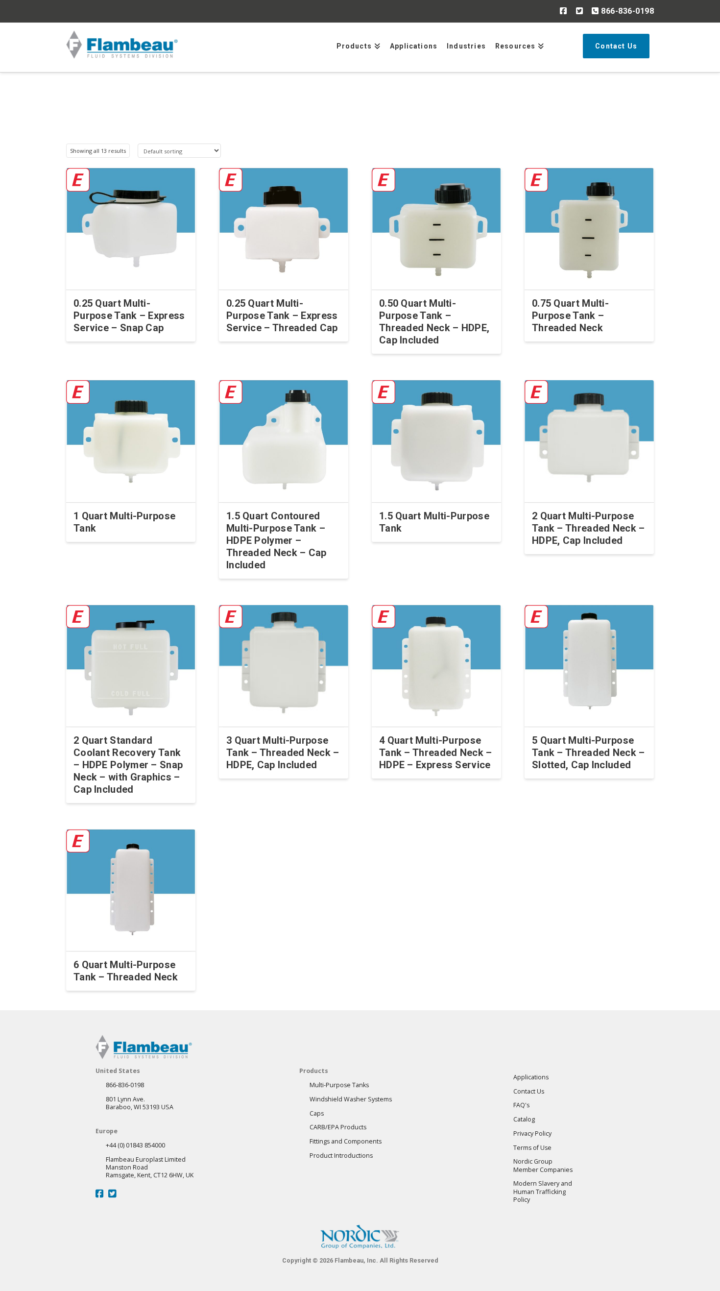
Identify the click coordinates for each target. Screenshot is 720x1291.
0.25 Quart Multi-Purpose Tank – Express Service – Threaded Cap (282, 315)
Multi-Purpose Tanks (339, 1085)
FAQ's (521, 1105)
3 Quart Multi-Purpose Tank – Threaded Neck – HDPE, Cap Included (282, 752)
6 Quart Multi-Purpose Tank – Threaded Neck (125, 971)
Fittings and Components (346, 1141)
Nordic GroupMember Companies (543, 1165)
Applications (531, 1077)
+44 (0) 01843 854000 (135, 1145)
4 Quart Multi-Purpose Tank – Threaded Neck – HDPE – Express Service (435, 752)
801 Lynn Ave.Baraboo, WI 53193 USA (139, 1103)
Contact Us (528, 1091)
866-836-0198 (626, 11)
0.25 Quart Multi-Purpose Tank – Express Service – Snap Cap (129, 315)
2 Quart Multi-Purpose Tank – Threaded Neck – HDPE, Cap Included (588, 528)
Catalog (524, 1119)
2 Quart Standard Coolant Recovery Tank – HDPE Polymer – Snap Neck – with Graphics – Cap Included (128, 764)
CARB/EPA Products (338, 1127)
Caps (317, 1113)
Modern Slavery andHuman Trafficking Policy (542, 1191)
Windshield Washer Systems (351, 1099)
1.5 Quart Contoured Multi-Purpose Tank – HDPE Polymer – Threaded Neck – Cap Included (276, 540)
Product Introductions (341, 1155)
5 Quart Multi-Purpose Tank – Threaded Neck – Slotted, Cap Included (588, 752)
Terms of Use (532, 1148)
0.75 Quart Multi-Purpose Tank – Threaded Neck (570, 315)
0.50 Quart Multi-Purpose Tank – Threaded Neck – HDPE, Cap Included (434, 321)
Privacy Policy (532, 1133)
